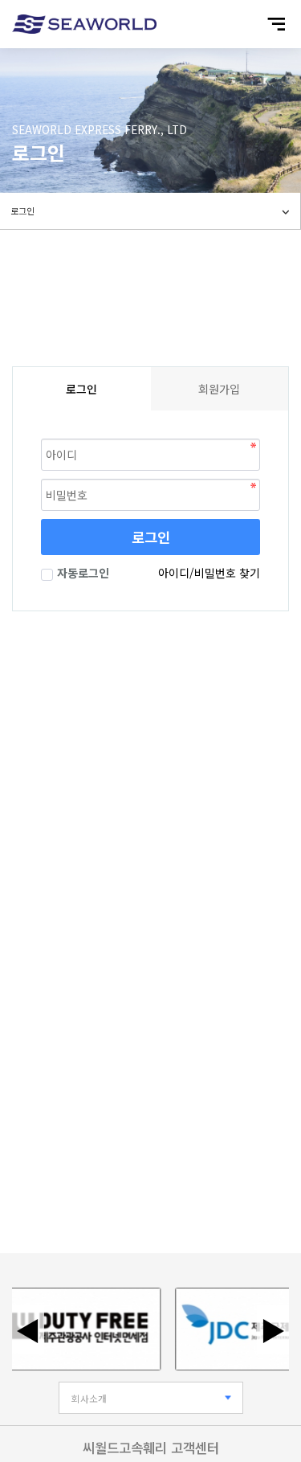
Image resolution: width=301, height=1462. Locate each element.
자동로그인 (83, 572)
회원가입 (219, 389)
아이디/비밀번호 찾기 (209, 573)
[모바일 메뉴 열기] (276, 24)
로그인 (151, 537)
